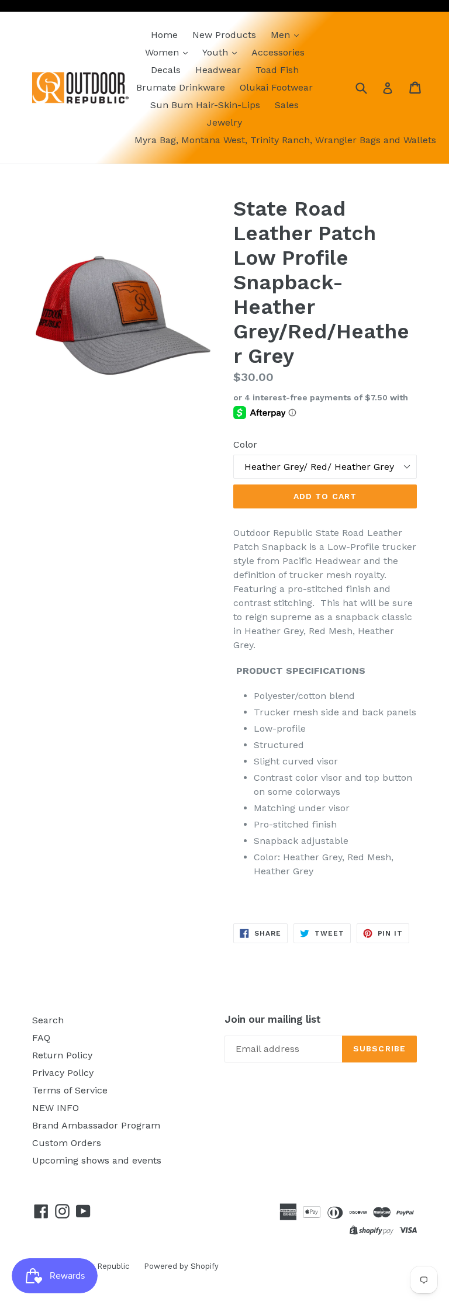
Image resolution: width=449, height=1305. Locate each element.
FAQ (41, 1037)
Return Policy (62, 1055)
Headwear (218, 69)
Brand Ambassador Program (96, 1125)
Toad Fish (277, 69)
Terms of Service (70, 1090)
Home (164, 34)
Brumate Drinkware (180, 87)
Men (282, 34)
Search (48, 1020)
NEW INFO (55, 1107)
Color (245, 444)
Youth (216, 52)
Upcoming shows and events (96, 1160)
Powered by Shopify (181, 1266)
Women (163, 52)
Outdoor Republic (96, 1266)
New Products (224, 34)
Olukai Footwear (276, 87)
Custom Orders (66, 1142)
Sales (287, 104)
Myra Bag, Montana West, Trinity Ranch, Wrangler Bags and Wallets (285, 140)
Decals (166, 69)
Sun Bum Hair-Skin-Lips (205, 104)
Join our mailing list (272, 1019)
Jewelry (224, 122)
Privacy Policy (63, 1072)
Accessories (278, 52)
